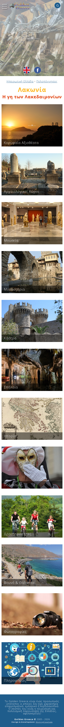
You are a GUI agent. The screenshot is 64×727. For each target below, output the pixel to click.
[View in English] (26, 70)
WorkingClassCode (44, 722)
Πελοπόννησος (47, 81)
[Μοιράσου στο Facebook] (37, 70)
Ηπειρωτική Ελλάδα (19, 81)
